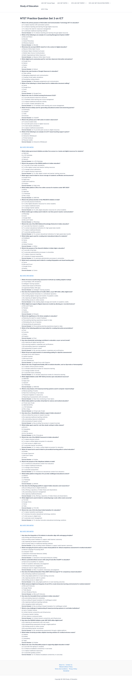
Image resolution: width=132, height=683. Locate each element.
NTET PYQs (44, 9)
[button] (68, 3)
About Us (61, 665)
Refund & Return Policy (66, 667)
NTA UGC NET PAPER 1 (78, 3)
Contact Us (69, 665)
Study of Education (29, 6)
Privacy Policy (73, 669)
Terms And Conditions (61, 669)
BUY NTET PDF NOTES (27, 147)
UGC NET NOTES (62, 3)
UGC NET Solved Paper (48, 3)
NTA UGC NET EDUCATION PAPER (99, 3)
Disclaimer (66, 671)
